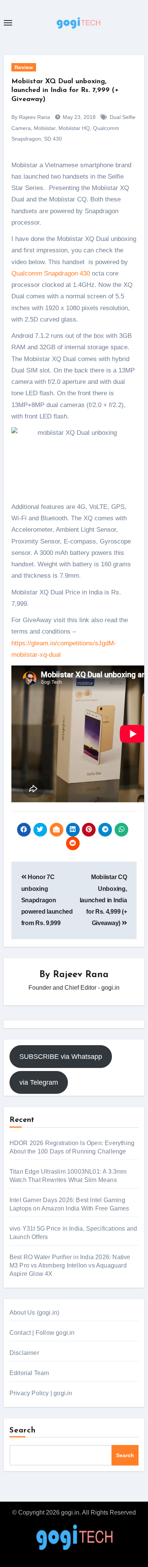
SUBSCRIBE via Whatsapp (60, 1056)
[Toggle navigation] (8, 22)
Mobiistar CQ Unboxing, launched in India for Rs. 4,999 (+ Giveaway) (103, 900)
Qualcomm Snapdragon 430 (50, 273)
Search (22, 1430)
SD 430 (53, 139)
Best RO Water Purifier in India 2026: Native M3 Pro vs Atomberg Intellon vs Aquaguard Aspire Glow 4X (70, 1265)
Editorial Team (29, 1373)
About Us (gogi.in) (34, 1312)
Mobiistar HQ (74, 128)
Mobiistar (44, 128)
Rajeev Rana (81, 974)
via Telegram (38, 1082)
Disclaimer (24, 1353)
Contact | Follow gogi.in (42, 1332)
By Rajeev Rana (30, 117)
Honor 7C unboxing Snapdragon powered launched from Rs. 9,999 (47, 900)
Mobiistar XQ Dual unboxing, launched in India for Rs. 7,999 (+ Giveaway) (65, 90)
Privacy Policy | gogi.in (40, 1393)
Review (23, 67)
